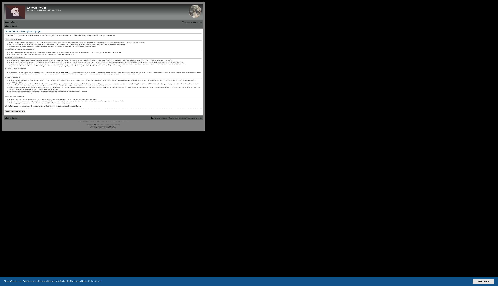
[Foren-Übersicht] (15, 11)
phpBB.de (112, 126)
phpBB (96, 124)
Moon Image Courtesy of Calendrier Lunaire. (103, 127)
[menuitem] (7, 22)
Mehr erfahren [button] (94, 281)
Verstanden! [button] (483, 281)
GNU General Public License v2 (59, 72)
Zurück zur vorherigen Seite (15, 111)
